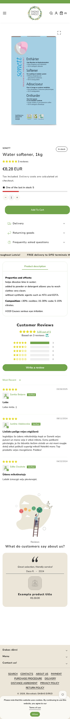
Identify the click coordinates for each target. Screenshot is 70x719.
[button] (5, 13)
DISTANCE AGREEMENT (24, 683)
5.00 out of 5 (44, 331)
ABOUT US (42, 673)
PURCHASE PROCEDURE (28, 678)
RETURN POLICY (35, 687)
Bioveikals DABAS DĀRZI (39, 693)
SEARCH (13, 673)
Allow (35, 714)
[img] (10, 389)
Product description (35, 266)
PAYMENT (56, 673)
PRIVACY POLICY (49, 683)
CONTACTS (26, 673)
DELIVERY (50, 678)
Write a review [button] (35, 367)
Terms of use (35, 707)
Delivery (24, 176)
